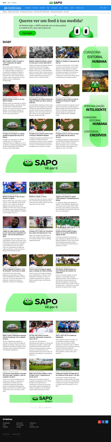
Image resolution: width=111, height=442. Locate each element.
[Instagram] (99, 421)
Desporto (5, 59)
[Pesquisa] (101, 7)
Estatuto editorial (16, 434)
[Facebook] (103, 421)
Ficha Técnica (6, 434)
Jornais (14, 2)
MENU (4, 2)
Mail (9, 2)
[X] (106, 421)
